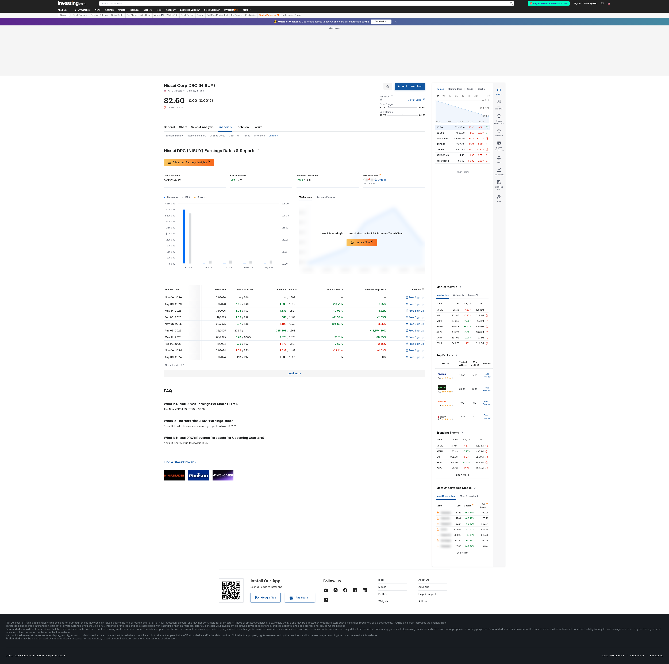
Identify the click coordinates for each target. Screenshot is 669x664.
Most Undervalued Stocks (454, 488)
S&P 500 (440, 144)
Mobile (382, 586)
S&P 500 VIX (442, 155)
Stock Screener (212, 10)
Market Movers (446, 287)
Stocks (63, 15)
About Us (423, 579)
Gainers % (458, 295)
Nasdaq (440, 149)
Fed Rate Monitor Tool (217, 15)
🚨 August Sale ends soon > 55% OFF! (549, 3)
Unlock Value (414, 99)
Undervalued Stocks (291, 15)
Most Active (250, 15)
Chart (183, 127)
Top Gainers (236, 15)
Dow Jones (442, 138)
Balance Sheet (217, 135)
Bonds (470, 89)
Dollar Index (442, 160)
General (169, 127)
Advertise (423, 586)
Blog (381, 579)
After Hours (145, 15)
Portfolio (383, 594)
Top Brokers (444, 355)
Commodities (455, 89)
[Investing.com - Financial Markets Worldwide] (71, 3)
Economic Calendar (190, 10)
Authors (422, 601)
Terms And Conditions (613, 655)
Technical (242, 127)
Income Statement (196, 135)
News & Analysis (202, 127)
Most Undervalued (446, 496)
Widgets (383, 601)
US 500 (440, 133)
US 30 (439, 127)
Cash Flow (234, 135)
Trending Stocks (447, 432)
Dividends (259, 135)
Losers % (473, 295)
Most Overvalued (469, 496)
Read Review (487, 375)
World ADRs (172, 15)
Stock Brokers (187, 15)
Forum (258, 127)
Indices (440, 89)
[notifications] (603, 3)
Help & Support (427, 594)
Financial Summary (173, 135)
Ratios (247, 135)
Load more (294, 373)
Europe (200, 15)
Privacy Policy (637, 655)
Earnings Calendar (99, 15)
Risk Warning (656, 655)
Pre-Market (132, 15)
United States (117, 15)
